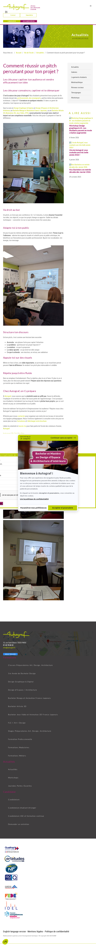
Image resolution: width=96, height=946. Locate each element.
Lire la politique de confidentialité (34, 499)
